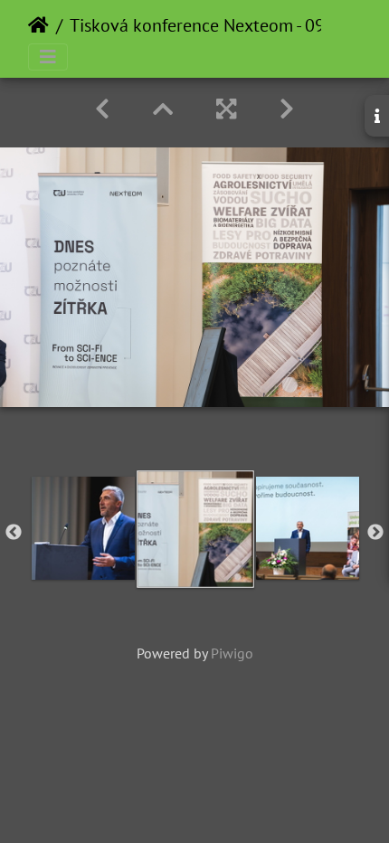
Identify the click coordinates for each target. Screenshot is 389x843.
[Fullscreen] (226, 109)
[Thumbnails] (162, 109)
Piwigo (232, 653)
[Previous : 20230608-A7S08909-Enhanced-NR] (102, 109)
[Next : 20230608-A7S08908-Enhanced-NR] (287, 109)
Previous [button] (14, 533)
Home (38, 25)
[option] (83, 528)
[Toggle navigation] (48, 57)
